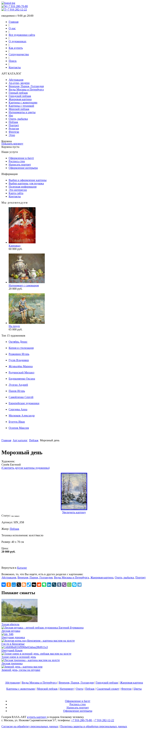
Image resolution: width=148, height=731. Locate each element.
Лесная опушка (10, 630)
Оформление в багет (21, 158)
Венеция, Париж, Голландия (26, 86)
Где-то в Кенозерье (13, 643)
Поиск (13, 60)
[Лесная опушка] (42, 627)
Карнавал (14, 245)
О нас (12, 28)
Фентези (14, 131)
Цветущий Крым (11, 650)
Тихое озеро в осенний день (18, 656)
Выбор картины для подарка (26, 183)
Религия (14, 128)
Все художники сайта (22, 34)
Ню (11, 115)
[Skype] (74, 584)
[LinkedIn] (49, 584)
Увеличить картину (74, 512)
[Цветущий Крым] (24, 647)
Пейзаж (13, 122)
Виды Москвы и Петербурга (26, 89)
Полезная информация (22, 186)
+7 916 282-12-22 (16, 9)
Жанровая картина (20, 99)
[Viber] (64, 584)
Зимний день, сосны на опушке (20, 669)
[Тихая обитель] (19, 621)
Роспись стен (17, 161)
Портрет (14, 125)
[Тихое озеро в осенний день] (36, 653)
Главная (13, 21)
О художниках (17, 41)
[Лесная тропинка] (30, 660)
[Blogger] (24, 584)
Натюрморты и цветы (22, 112)
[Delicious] (29, 584)
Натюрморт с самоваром (24, 285)
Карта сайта (16, 193)
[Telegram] (79, 584)
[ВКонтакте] (3, 584)
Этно (12, 135)
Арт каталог (20, 440)
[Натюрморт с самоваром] (27, 282)
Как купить (16, 47)
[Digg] (34, 584)
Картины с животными (23, 102)
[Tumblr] (59, 584)
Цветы (138, 688)
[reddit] (39, 584)
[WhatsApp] (69, 584)
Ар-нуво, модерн (19, 82)
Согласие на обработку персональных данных (29, 726)
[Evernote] (44, 584)
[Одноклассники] (8, 584)
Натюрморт (67, 688)
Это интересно (18, 189)
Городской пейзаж (20, 96)
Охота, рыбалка (18, 118)
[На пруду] (27, 322)
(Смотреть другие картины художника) (25, 467)
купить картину (37, 717)
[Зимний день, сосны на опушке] (21, 666)
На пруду (14, 326)
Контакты (15, 67)
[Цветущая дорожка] (7, 634)
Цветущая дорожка (13, 637)
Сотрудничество (19, 54)
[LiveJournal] (54, 584)
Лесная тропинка (12, 663)
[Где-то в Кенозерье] (38, 640)
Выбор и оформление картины (28, 180)
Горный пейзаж (18, 92)
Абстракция (16, 79)
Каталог (22, 567)
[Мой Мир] (14, 584)
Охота (79, 688)
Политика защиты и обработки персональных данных (93, 726)
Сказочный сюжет (108, 688)
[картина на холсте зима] (74, 509)
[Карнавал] (22, 242)
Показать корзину (12, 143)
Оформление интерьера (23, 167)
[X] (19, 584)
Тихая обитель (10, 624)
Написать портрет (20, 164)
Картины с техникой (21, 105)
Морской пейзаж (19, 109)
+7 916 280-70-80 (17, 6)
